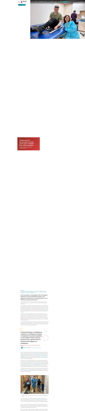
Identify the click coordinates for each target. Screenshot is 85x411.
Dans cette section (21, 4)
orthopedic (25, 354)
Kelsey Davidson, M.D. (39, 398)
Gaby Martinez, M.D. (45, 357)
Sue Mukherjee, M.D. (29, 364)
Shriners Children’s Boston (36, 352)
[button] (59, 2)
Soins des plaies (27, 292)
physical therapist (38, 362)
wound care (26, 369)
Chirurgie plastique (32, 292)
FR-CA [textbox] (61, 2)
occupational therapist (36, 364)
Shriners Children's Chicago (40, 355)
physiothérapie (22, 292)
